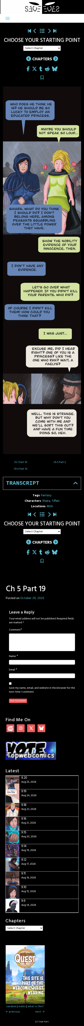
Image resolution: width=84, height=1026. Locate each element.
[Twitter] (31, 729)
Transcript (22, 483)
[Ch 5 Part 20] (49, 31)
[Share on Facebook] (28, 69)
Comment (15, 630)
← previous (13, 1012)
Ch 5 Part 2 (60, 462)
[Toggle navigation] (7, 18)
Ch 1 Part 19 (20, 462)
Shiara (46, 501)
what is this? (36, 1006)
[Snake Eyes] (29, 31)
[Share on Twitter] (34, 69)
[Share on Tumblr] (40, 69)
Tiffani (55, 501)
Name (12, 656)
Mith (50, 506)
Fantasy (46, 495)
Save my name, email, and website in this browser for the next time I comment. (42, 690)
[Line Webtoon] (10, 729)
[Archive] (42, 31)
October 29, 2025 (32, 598)
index (22, 1006)
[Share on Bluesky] (54, 69)
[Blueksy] (41, 729)
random (11, 1006)
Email (12, 670)
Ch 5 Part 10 (20, 469)
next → (40, 1012)
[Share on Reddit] (47, 69)
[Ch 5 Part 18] (35, 31)
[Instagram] (21, 729)
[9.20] (54, 31)
